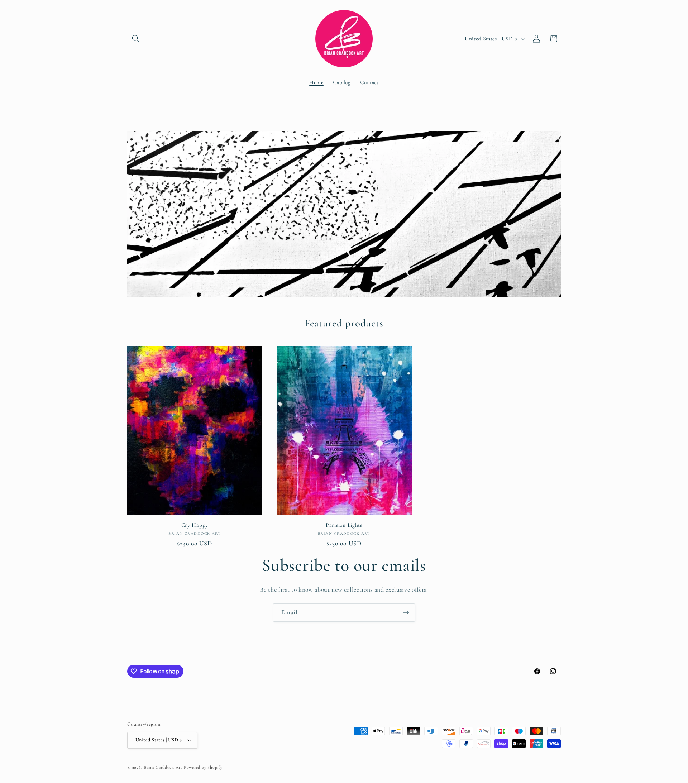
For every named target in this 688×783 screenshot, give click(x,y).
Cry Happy (194, 525)
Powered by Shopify (203, 767)
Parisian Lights (344, 525)
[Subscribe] (406, 612)
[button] (135, 38)
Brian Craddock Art (163, 767)
